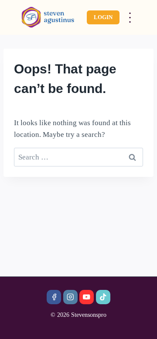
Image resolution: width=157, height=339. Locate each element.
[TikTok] (103, 297)
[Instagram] (70, 297)
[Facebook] (54, 297)
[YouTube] (86, 297)
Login (103, 17)
